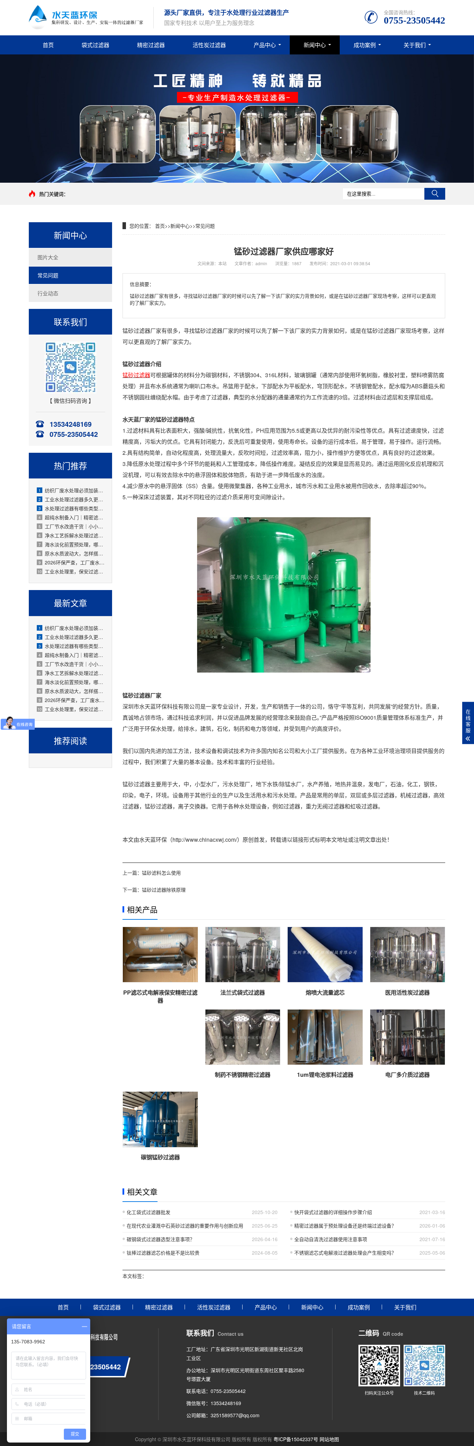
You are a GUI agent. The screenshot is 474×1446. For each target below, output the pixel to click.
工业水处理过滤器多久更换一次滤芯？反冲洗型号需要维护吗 (72, 499)
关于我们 (415, 45)
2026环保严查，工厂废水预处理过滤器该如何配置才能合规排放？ (72, 562)
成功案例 (365, 45)
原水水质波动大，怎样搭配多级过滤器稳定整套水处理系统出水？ (72, 553)
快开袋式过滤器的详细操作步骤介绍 (333, 1212)
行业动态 (47, 293)
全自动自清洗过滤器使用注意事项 (330, 1239)
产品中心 (265, 45)
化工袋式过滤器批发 (148, 1212)
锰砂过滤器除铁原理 (164, 889)
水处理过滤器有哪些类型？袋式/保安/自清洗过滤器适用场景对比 (72, 508)
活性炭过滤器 (209, 45)
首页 (48, 45)
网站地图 (329, 1439)
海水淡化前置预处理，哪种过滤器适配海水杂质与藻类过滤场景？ (72, 544)
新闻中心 (315, 45)
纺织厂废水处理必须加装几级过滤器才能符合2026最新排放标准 (72, 490)
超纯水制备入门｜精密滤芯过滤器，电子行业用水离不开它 (72, 517)
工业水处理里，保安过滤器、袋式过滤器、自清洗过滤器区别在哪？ (71, 571)
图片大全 (47, 257)
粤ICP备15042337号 (295, 1439)
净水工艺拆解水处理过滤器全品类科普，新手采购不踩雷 (72, 535)
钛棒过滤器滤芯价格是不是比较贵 (163, 1252)
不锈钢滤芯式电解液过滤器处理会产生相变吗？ (345, 1252)
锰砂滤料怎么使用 (161, 872)
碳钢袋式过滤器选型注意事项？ (161, 1239)
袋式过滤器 (95, 45)
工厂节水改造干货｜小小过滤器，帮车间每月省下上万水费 (72, 526)
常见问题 (47, 275)
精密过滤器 (151, 45)
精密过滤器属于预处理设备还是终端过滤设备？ (345, 1225)
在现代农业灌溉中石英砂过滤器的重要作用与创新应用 (185, 1225)
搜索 (434, 194)
